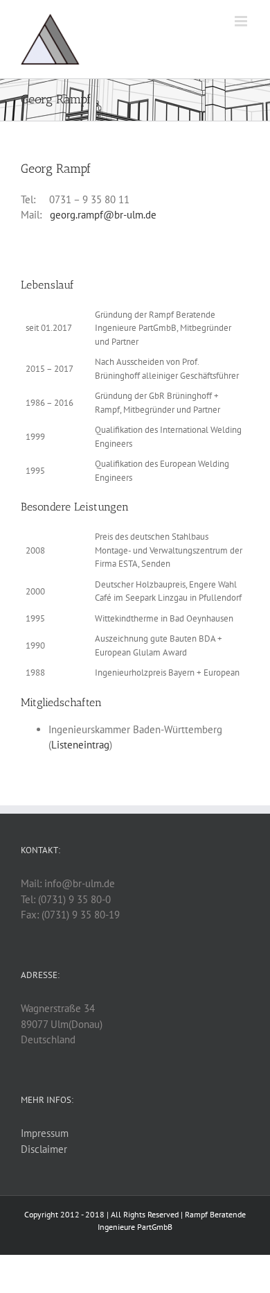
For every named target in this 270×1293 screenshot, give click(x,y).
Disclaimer (44, 1149)
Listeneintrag (80, 744)
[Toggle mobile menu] (242, 21)
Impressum (45, 1133)
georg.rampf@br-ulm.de (103, 214)
